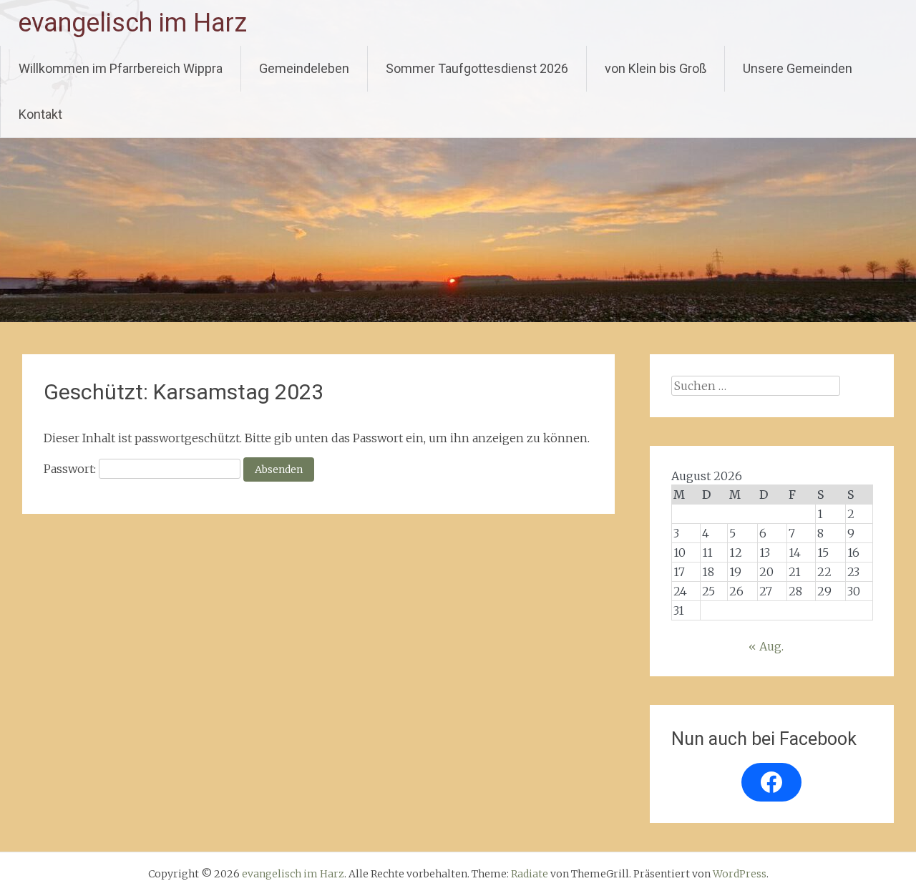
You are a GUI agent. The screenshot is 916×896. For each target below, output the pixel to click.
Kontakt (40, 114)
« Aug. (766, 646)
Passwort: (71, 469)
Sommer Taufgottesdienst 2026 (477, 68)
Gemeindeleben (304, 68)
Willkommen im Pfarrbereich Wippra (121, 68)
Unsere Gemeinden (797, 68)
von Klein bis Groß (655, 68)
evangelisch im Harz (132, 23)
